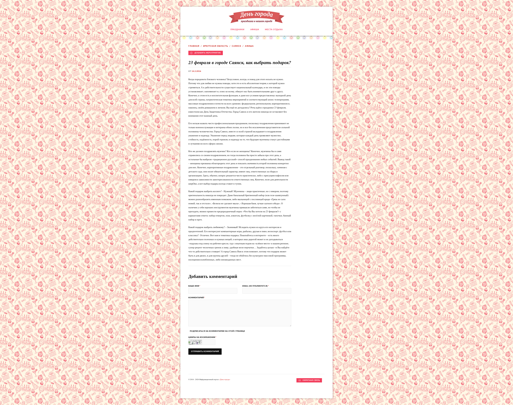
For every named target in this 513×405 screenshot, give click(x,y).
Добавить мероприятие (208, 53)
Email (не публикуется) (255, 286)
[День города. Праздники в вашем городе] (256, 21)
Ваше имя (194, 286)
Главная (193, 46)
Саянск (236, 46)
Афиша (254, 30)
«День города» (224, 379)
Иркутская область (215, 46)
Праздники (237, 30)
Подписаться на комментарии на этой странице (217, 331)
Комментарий (196, 297)
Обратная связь (311, 380)
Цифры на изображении (202, 337)
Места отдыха (274, 30)
